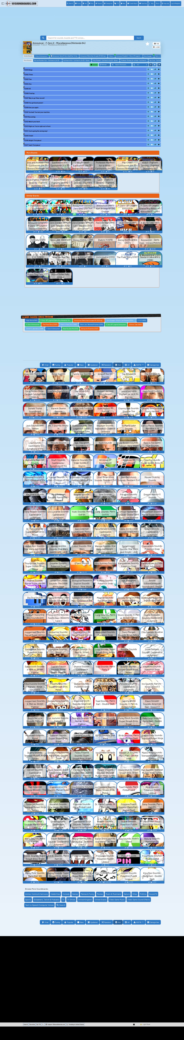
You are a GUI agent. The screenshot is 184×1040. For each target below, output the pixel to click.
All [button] (128, 365)
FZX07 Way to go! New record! (34, 98)
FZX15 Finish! (28, 136)
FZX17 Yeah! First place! (32, 145)
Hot (86, 3)
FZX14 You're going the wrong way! (36, 131)
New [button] (82, 365)
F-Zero (112, 56)
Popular (99, 3)
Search (71, 3)
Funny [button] (57, 365)
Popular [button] (70, 365)
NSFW (139, 365)
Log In (175, 3)
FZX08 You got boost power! (33, 103)
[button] (147, 44)
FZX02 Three (28, 74)
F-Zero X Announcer (42, 56)
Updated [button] (94, 365)
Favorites (144, 3)
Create (133, 3)
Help (152, 3)
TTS (117, 3)
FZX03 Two (28, 79)
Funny (79, 3)
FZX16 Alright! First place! (33, 140)
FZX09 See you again (31, 107)
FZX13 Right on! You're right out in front (37, 126)
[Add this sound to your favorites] (159, 69)
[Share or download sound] (148, 69)
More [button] (157, 3)
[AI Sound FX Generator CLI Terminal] (43, 1024)
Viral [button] (46, 365)
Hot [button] (119, 365)
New (124, 3)
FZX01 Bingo (28, 70)
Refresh (106, 65)
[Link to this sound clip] (155, 69)
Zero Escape (149, 56)
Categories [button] (154, 365)
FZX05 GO (27, 89)
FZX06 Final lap (29, 93)
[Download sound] (152, 69)
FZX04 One (28, 84)
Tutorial (94, 65)
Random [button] (107, 365)
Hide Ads (166, 3)
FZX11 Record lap (29, 117)
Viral (92, 3)
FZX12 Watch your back (32, 122)
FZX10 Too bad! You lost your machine (37, 112)
